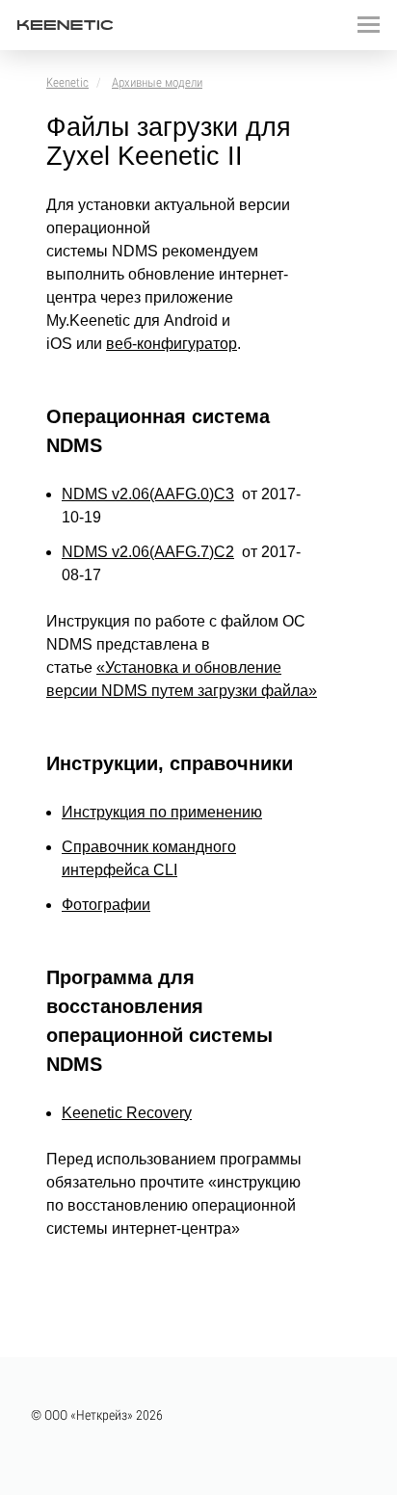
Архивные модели (157, 82)
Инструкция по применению (162, 812)
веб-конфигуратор (171, 343)
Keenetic (67, 82)
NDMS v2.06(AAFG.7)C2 (148, 552)
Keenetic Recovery (127, 1113)
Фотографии (106, 904)
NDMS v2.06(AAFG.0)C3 (148, 494)
